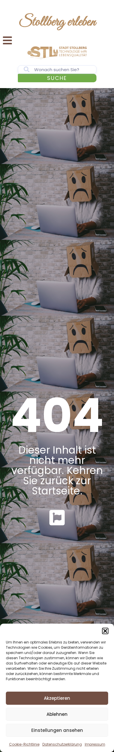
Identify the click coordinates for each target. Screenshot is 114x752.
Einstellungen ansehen (57, 730)
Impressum (95, 744)
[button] (105, 631)
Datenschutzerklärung (62, 744)
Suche (57, 78)
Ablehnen (57, 714)
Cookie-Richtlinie (24, 744)
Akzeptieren (57, 698)
